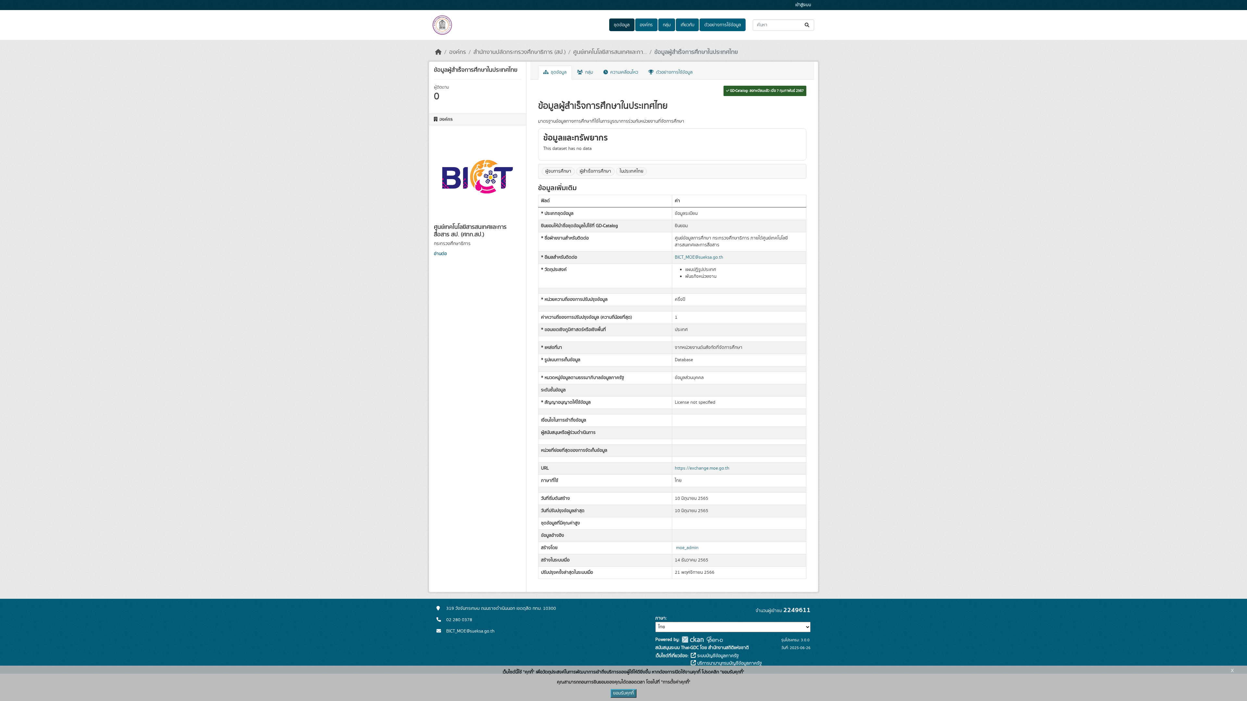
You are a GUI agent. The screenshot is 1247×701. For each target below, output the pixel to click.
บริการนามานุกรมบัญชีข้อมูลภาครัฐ (729, 663)
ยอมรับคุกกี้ (623, 693)
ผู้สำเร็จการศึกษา (595, 171)
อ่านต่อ (440, 254)
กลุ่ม (667, 25)
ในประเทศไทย (631, 171)
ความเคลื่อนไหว (623, 72)
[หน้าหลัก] (438, 52)
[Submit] (807, 25)
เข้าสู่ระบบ (803, 5)
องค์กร (646, 25)
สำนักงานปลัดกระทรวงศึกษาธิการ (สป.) (519, 52)
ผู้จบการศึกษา (558, 171)
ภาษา (660, 618)
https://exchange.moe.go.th (702, 468)
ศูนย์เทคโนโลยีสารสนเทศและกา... (610, 52)
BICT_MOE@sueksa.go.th (699, 257)
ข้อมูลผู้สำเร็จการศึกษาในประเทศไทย (696, 52)
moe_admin (687, 548)
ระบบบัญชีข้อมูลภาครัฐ (717, 656)
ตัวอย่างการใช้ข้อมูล (722, 25)
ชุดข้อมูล (622, 25)
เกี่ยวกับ (687, 25)
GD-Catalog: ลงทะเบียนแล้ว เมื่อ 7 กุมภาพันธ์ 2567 (766, 90)
